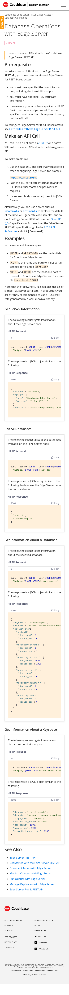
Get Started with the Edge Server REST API (34, 129)
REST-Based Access (41, 14)
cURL (41, 143)
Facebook (43, 948)
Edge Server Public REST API (26, 889)
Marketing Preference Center (34, 974)
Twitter (42, 936)
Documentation (13, 920)
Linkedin (42, 942)
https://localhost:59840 (23, 177)
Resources (40, 930)
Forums (8, 925)
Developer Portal (44, 920)
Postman (28, 211)
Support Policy (52, 970)
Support (9, 930)
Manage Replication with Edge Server (32, 884)
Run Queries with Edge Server (27, 879)
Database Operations (15, 17)
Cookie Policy (40, 970)
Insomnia (10, 211)
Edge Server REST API (23, 857)
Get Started (10, 937)
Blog (37, 925)
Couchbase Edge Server (16, 14)
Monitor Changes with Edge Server (31, 873)
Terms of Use (16, 970)
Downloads (10, 942)
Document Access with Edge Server (31, 868)
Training (9, 947)
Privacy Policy (28, 970)
